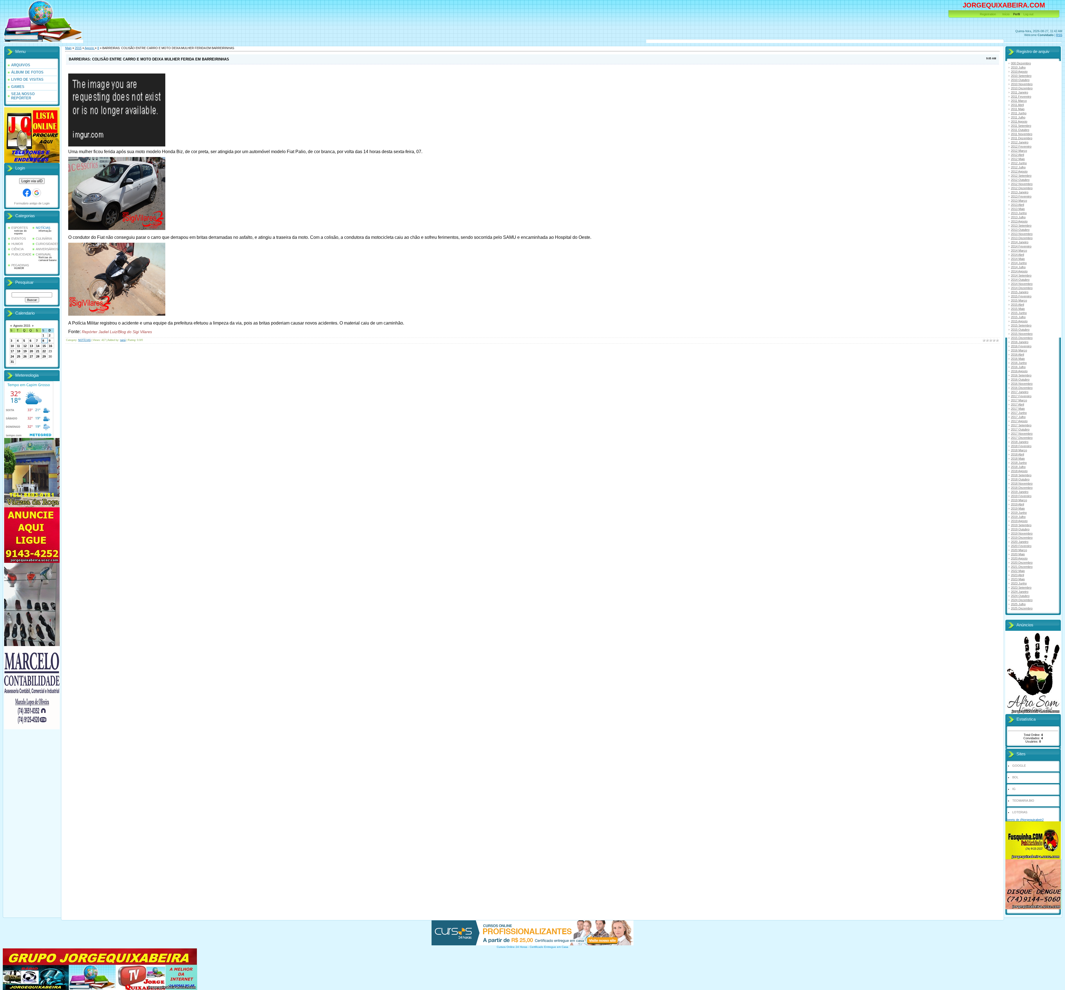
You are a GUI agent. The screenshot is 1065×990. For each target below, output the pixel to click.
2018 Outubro (1020, 479)
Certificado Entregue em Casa (549, 946)
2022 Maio (1018, 571)
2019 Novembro (1022, 533)
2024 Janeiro (1019, 591)
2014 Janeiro (1019, 242)
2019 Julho (1018, 516)
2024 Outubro (1020, 595)
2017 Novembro (1022, 433)
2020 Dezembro (1022, 562)
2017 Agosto (1019, 421)
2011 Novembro (1021, 134)
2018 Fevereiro (1021, 446)
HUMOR (17, 243)
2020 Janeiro (1019, 541)
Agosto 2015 (21, 325)
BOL (1015, 777)
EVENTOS (18, 238)
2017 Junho (1019, 412)
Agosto (90, 48)
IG (1014, 789)
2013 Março (1019, 200)
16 (50, 346)
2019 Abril (1017, 504)
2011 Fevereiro (1021, 96)
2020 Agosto (1019, 558)
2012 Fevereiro (1021, 146)
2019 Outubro (1020, 529)
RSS (1059, 35)
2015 (78, 48)
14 (37, 346)
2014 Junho (1019, 263)
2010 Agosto (1019, 71)
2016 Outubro (1020, 379)
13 (31, 346)
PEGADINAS (20, 265)
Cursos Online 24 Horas (512, 946)
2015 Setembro (1021, 325)
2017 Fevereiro (1021, 396)
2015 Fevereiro (1021, 296)
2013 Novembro (1022, 234)
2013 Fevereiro (1021, 196)
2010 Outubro (1020, 80)
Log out (1028, 14)
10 (12, 346)
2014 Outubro (1020, 279)
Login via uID (31, 181)
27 (31, 356)
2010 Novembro (1022, 84)
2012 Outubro (1020, 179)
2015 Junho (1019, 313)
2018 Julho (1018, 467)
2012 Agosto (1019, 171)
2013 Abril (1017, 204)
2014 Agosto (1019, 271)
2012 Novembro (1022, 184)
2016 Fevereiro (1021, 346)
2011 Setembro (1021, 125)
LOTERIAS (1019, 812)
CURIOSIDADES (47, 243)
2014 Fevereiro (1021, 246)
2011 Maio (1018, 109)
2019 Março (1019, 500)
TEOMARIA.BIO (1023, 800)
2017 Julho (1018, 417)
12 (25, 346)
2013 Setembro (1021, 225)
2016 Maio (1018, 358)
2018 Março (1019, 450)
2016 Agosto (1019, 371)
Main (68, 48)
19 (25, 351)
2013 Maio (1018, 209)
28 (37, 356)
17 (12, 351)
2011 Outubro (1020, 129)
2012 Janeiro (1019, 142)
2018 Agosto (1019, 471)
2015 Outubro (1020, 329)
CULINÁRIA (44, 238)
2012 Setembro (1021, 175)
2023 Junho (1019, 583)
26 (25, 356)
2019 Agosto (1019, 521)
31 (12, 361)
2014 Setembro (1021, 275)
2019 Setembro (1021, 525)
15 (44, 346)
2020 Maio (1018, 554)
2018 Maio (1018, 458)
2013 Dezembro (1022, 238)
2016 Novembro (1022, 383)
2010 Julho (1018, 67)
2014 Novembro (1022, 283)
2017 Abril (1017, 404)
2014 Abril (1017, 254)
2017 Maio (1018, 408)
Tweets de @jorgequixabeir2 (1024, 819)
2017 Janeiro (1019, 392)
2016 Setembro (1021, 375)
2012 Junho (1019, 163)
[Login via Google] (36, 192)
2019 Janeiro (1019, 491)
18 (18, 351)
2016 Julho (1018, 367)
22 (44, 351)
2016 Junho (1019, 362)
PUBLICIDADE (21, 254)
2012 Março (1019, 150)
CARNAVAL (43, 254)
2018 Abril (1017, 454)
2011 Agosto (1019, 121)
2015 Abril (1017, 304)
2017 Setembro (1021, 425)
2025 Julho (1018, 604)
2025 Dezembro (1022, 608)
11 (18, 346)
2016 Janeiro (1019, 342)
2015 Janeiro (1019, 292)
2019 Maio (1018, 508)
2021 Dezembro (1022, 566)
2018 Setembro (1021, 475)
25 (18, 356)
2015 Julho (1018, 317)
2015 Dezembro (1022, 338)
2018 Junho (1019, 462)
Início (1006, 14)
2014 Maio (1018, 258)
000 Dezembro (1021, 63)
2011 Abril (1017, 105)
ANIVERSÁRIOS (47, 249)
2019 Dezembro (1022, 537)
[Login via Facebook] (27, 193)
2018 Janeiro (1019, 442)
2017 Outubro (1020, 429)
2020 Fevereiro (1021, 546)
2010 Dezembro (1022, 88)
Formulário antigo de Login (32, 203)
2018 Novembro (1022, 483)
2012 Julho (1018, 167)
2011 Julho (1018, 117)
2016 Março (1019, 350)
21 (37, 351)
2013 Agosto (1019, 221)
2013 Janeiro (1019, 192)
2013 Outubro (1020, 229)
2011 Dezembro (1021, 138)
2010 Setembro (1021, 75)
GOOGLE (1019, 765)
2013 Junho (1019, 213)
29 (44, 356)
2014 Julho (1018, 267)
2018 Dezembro (1022, 487)
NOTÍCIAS (43, 227)
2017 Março (1019, 400)
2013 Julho (1018, 217)
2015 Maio (1018, 308)
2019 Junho (1019, 512)
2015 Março (1019, 300)
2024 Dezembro (1022, 600)
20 (31, 351)
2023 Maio (1018, 579)
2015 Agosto (1019, 321)
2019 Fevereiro (1021, 496)
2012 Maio (1018, 159)
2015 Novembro (1022, 333)
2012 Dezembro (1022, 188)
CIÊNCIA (17, 249)
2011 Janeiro (1019, 92)
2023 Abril (1017, 575)
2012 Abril (1017, 154)
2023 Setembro (1021, 587)
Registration (988, 14)
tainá (123, 340)
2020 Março (1019, 550)
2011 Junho (1018, 113)
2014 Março (1019, 250)
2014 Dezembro (1022, 288)
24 (12, 356)
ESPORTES (19, 227)
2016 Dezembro (1022, 387)
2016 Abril (1017, 354)
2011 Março (1019, 100)
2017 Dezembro (1022, 437)
